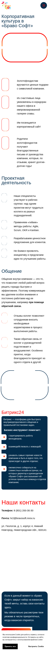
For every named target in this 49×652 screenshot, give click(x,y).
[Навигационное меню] (43, 5)
